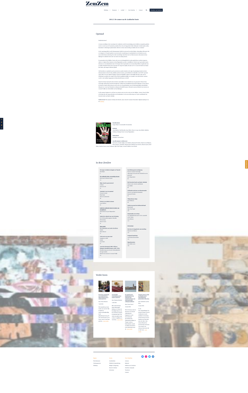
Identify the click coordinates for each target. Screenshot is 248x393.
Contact (141, 10)
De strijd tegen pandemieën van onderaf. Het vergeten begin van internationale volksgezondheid (130, 298)
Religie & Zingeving (113, 365)
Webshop (106, 10)
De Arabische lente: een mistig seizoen (109, 176)
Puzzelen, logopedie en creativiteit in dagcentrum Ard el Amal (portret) (103, 296)
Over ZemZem (131, 10)
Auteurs (127, 361)
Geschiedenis (112, 361)
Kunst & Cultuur (113, 367)
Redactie (127, 363)
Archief (122, 10)
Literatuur (111, 370)
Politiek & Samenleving (114, 363)
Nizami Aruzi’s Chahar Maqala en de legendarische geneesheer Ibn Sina (143, 296)
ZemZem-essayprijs (129, 367)
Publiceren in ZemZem (130, 365)
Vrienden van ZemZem (156, 10)
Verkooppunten (97, 363)
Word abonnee (96, 361)
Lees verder (106, 321)
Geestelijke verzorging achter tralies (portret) (116, 296)
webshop (102, 101)
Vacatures (127, 370)
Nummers (114, 10)
